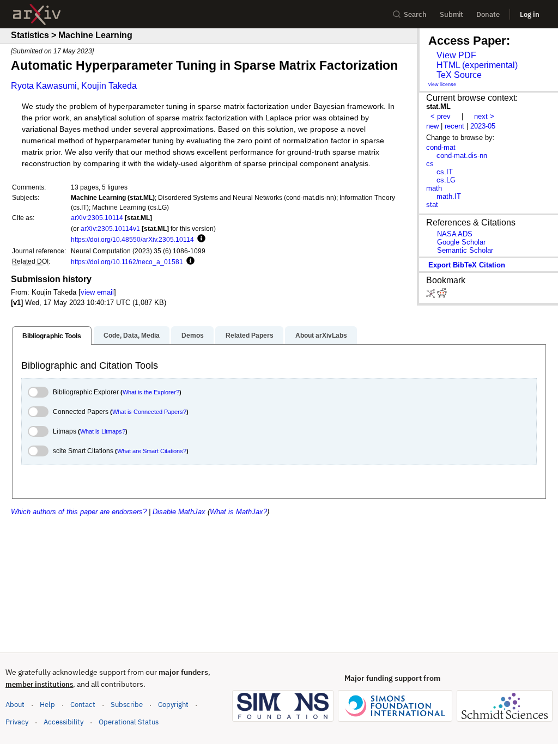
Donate (488, 14)
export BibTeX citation (466, 265)
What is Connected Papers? (149, 411)
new (432, 126)
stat (432, 204)
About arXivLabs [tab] (321, 335)
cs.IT (444, 172)
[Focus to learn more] (199, 239)
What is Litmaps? (102, 431)
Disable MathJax (179, 512)
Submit (451, 14)
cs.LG (446, 180)
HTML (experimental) (477, 65)
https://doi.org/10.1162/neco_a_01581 (127, 261)
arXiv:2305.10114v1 (110, 228)
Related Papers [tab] (250, 335)
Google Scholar (461, 242)
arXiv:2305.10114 (97, 217)
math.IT (448, 196)
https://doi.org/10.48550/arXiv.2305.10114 (132, 239)
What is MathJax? (238, 512)
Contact (82, 704)
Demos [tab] (192, 335)
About (15, 704)
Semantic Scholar (465, 250)
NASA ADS (454, 234)
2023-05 (482, 126)
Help (47, 704)
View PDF (456, 55)
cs (430, 164)
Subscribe (127, 704)
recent (454, 126)
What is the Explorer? (151, 392)
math (434, 188)
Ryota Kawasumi (44, 85)
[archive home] (36, 14)
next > (484, 116)
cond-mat (441, 147)
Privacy (16, 722)
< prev (440, 116)
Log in (529, 14)
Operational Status (129, 722)
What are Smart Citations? (151, 451)
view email (97, 292)
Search (415, 14)
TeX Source (459, 75)
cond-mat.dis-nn (461, 155)
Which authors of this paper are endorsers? (79, 512)
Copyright (173, 704)
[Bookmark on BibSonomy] (431, 295)
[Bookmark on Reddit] (442, 295)
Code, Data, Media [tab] (132, 335)
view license (442, 84)
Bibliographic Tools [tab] (51, 336)
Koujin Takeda (109, 85)
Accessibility (63, 722)
